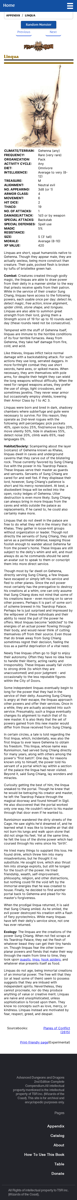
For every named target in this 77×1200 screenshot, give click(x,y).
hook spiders (51, 959)
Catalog (57, 1136)
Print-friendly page (34, 1042)
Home (9, 5)
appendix (13, 15)
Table (59, 1164)
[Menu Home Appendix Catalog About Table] (70, 6)
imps (35, 959)
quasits (25, 959)
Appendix (55, 1126)
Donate (58, 1174)
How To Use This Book (44, 1155)
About (59, 1145)
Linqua (30, 15)
